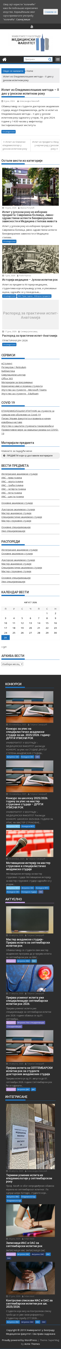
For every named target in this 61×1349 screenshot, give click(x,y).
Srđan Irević (29, 1238)
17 (5, 627)
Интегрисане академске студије (19, 473)
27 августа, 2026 (15, 993)
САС (37, 757)
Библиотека (8, 370)
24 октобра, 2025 (16, 858)
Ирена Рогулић (27, 207)
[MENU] (58, 59)
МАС (34, 961)
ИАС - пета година (11, 492)
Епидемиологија (28, 1196)
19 (22, 627)
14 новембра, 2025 (17, 794)
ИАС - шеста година (12, 496)
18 (14, 627)
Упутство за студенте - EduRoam (19, 393)
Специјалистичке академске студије (21, 516)
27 (30, 632)
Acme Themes (32, 1343)
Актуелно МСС (13, 826)
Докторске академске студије (18, 509)
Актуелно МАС (24, 961)
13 (30, 623)
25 (14, 632)
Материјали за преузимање (17, 382)
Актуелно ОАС (38, 1254)
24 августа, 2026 (15, 1063)
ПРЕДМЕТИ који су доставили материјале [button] (30, 455)
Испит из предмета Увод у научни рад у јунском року (45, 145)
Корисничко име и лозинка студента (22, 386)
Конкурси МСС (28, 826)
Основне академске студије (17, 502)
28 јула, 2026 (14, 1238)
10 (5, 623)
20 (30, 627)
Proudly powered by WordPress (19, 1340)
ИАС (48, 1254)
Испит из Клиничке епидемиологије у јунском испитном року (15, 145)
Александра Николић (29, 101)
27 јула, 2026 (14, 1296)
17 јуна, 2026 (10, 331)
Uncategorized (8, 131)
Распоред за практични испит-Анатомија (30, 315)
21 (38, 627)
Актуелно (11, 961)
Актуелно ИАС (13, 1196)
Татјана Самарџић (38, 724)
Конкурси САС (27, 757)
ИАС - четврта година (13, 488)
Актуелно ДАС (23, 1089)
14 (38, 623)
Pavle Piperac (25, 275)
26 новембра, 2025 (17, 724)
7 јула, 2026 (9, 275)
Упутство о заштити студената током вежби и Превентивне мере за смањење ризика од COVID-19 (30, 429)
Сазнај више (23, 19)
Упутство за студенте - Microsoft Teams (24, 389)
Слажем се (50, 11)
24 (5, 632)
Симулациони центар (13, 374)
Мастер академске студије (16, 513)
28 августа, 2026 (15, 935)
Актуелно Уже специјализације (31, 1022)
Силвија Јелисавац (28, 331)
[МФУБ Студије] (4, 59)
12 (22, 623)
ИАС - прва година (11, 477)
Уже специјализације (13, 530)
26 (22, 632)
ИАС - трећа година (12, 485)
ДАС (33, 1089)
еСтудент (6, 363)
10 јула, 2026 (10, 207)
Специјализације (14, 1026)
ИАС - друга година (12, 481)
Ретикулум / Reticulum (13, 367)
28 (38, 632)
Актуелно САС (13, 757)
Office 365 (7, 378)
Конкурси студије (29, 892)
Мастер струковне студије (16, 520)
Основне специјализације (16, 527)
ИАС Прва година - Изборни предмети (34, 296)
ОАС (9, 1258)
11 (14, 623)
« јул (3, 646)
